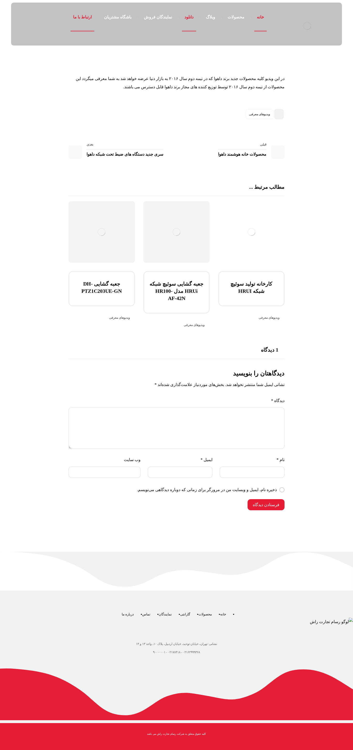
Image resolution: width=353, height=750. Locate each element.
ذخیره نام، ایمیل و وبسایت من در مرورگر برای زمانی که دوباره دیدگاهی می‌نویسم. (207, 489)
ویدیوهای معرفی (259, 114)
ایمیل (206, 459)
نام (281, 459)
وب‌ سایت (132, 459)
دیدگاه (278, 400)
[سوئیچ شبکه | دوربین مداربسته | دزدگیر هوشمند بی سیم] (307, 25)
